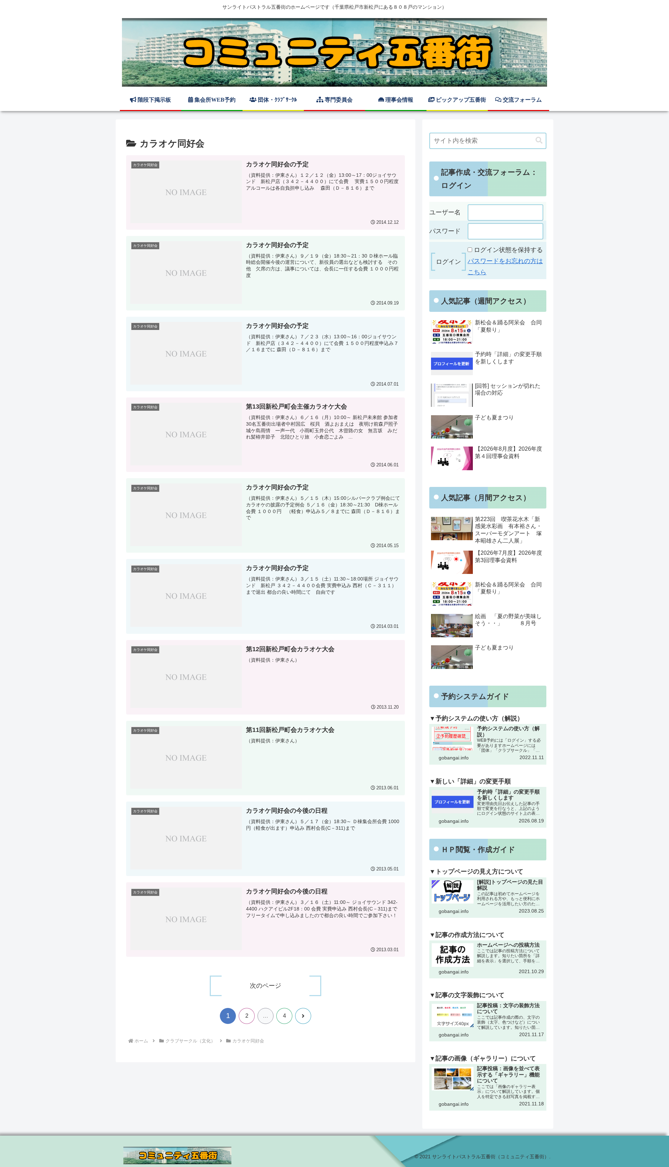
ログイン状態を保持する (508, 249)
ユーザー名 (445, 212)
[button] (539, 140)
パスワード (445, 231)
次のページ (265, 985)
